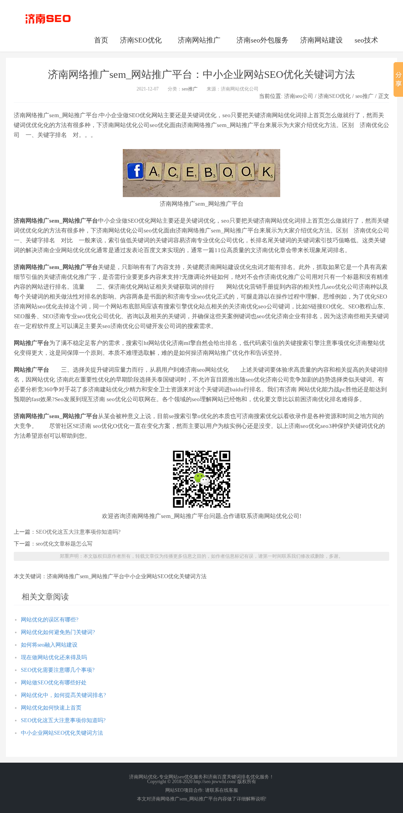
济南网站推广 (199, 40)
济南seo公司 (298, 96)
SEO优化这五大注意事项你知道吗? (78, 532)
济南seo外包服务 (262, 40)
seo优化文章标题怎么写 (64, 544)
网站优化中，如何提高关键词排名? (63, 695)
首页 (101, 40)
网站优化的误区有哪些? (49, 620)
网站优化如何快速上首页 (51, 708)
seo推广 (190, 89)
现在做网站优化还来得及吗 (54, 657)
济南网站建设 (321, 40)
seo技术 (366, 40)
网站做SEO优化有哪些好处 (54, 683)
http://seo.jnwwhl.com (48, 17)
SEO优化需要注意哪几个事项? (57, 670)
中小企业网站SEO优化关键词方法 (62, 733)
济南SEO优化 (141, 40)
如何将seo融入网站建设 (49, 645)
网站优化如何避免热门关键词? (58, 632)
